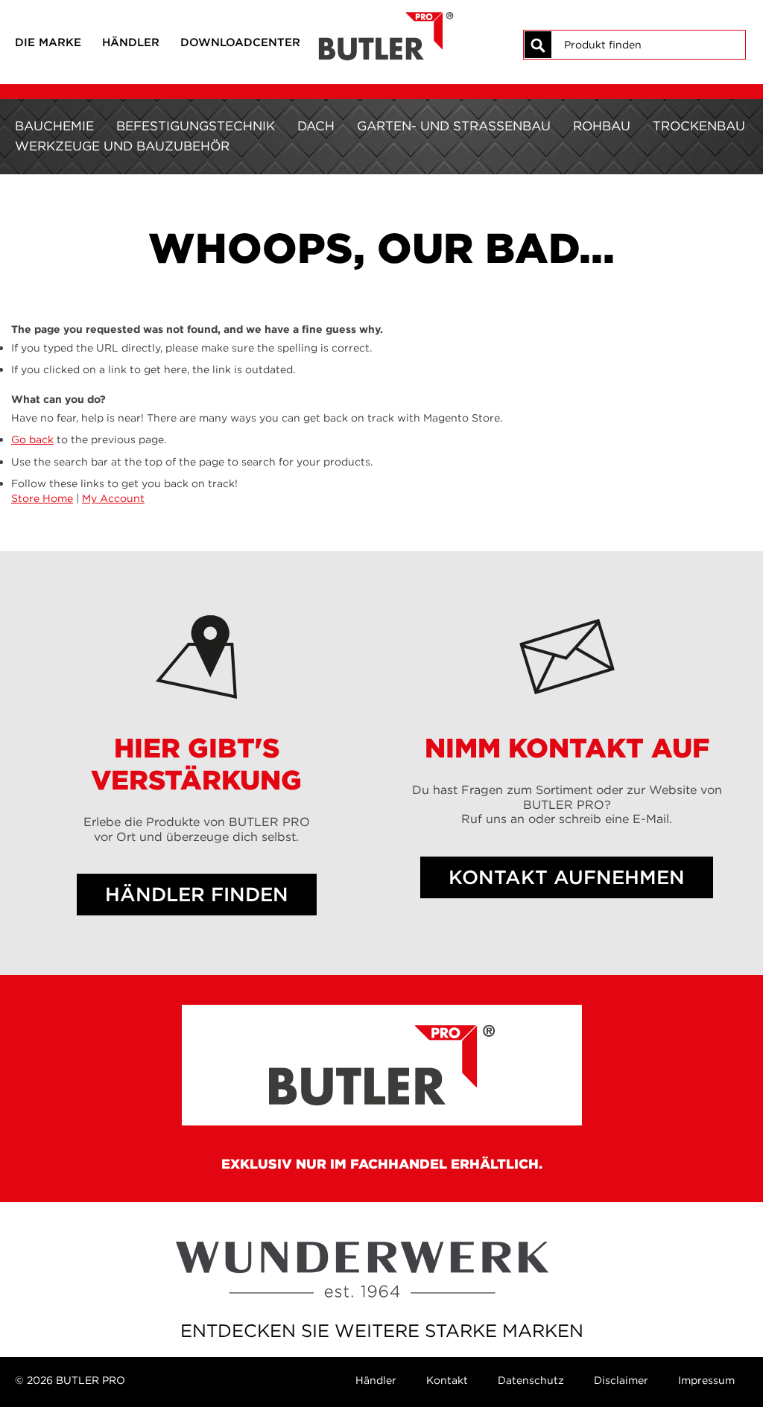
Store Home (42, 498)
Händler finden (196, 894)
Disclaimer (621, 1380)
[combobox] (647, 44)
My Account (113, 498)
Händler (130, 42)
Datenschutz (531, 1380)
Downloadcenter (240, 42)
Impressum (706, 1380)
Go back (32, 439)
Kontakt (447, 1380)
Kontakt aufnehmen (567, 877)
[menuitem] (54, 126)
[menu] (381, 136)
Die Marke (48, 42)
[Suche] (538, 44)
